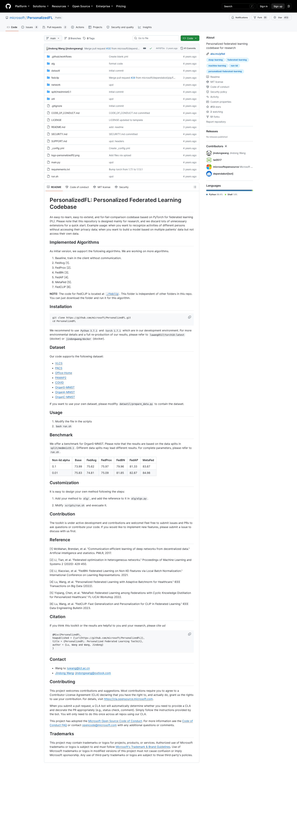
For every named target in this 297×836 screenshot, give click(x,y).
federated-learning (237, 59)
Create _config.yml (119, 148)
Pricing (121, 6)
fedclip (55, 77)
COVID (59, 382)
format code (116, 63)
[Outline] (195, 187)
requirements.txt (60, 169)
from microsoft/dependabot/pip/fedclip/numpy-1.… (165, 77)
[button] (190, 317)
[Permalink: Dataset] (47, 347)
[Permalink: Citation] (47, 616)
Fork (262, 17)
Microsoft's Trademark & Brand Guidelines (143, 746)
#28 (133, 77)
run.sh (54, 176)
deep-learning (215, 59)
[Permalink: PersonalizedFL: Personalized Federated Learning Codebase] (47, 203)
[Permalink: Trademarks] (47, 733)
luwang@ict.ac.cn (78, 668)
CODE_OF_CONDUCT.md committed (129, 112)
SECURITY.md (59, 134)
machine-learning (217, 65)
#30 (108, 48)
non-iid (234, 65)
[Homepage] (8, 6)
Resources (59, 6)
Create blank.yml (118, 56)
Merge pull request (95, 48)
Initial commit (116, 105)
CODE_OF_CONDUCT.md (65, 112)
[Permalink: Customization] (47, 482)
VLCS (58, 363)
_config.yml (57, 148)
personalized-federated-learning (225, 71)
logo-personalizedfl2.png (65, 155)
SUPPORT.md (59, 141)
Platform (21, 6)
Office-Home (63, 373)
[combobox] (157, 38)
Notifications (241, 17)
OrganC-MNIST (65, 397)
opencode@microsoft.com (99, 725)
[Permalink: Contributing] (47, 681)
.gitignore (56, 105)
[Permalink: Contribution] (47, 513)
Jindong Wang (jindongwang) (65, 48)
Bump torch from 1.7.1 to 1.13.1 (126, 169)
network (55, 84)
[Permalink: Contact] (47, 659)
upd (111, 84)
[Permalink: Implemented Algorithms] (47, 242)
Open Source (81, 6)
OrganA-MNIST (65, 392)
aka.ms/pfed (217, 53)
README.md (58, 127)
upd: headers (116, 141)
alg (53, 63)
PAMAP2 (60, 377)
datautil (55, 70)
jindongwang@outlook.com (93, 673)
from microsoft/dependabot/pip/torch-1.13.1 (136, 48)
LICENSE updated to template (126, 119)
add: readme (116, 127)
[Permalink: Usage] (47, 412)
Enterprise (103, 6)
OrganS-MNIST (65, 387)
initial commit (116, 70)
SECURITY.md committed (123, 134)
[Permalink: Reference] (47, 539)
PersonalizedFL (40, 18)
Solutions (39, 6)
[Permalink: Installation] (47, 306)
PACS (58, 368)
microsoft (17, 18)
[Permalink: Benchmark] (47, 434)
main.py (55, 162)
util (53, 98)
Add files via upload (120, 155)
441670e (160, 48)
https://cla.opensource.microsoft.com (128, 699)
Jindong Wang (64, 673)
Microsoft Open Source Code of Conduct (115, 721)
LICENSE (56, 119)
